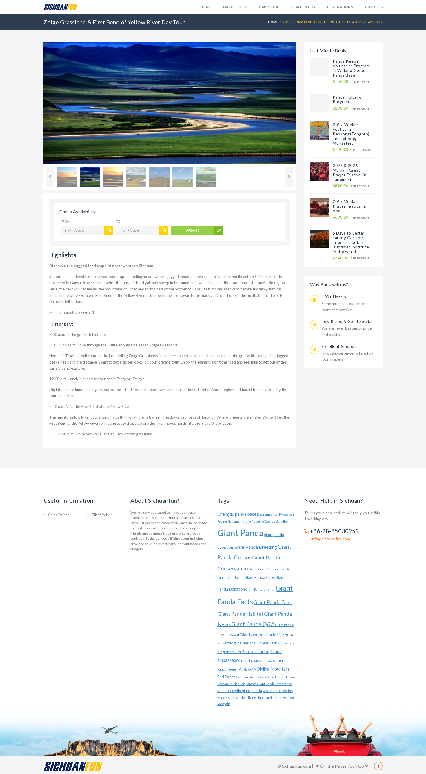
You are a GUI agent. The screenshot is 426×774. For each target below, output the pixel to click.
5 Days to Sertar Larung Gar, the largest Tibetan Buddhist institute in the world (351, 242)
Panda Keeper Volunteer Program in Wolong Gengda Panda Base (351, 68)
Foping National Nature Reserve (240, 521)
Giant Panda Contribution (267, 569)
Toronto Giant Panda (260, 684)
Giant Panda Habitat (240, 614)
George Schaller (276, 521)
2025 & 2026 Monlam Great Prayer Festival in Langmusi (349, 172)
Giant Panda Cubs (259, 577)
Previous (35, 103)
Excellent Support (339, 346)
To (118, 221)
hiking (282, 635)
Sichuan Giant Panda (251, 677)
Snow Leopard (277, 677)
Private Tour (235, 7)
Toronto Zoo (283, 684)
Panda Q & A (247, 669)
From (66, 221)
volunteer (225, 690)
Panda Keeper (227, 669)
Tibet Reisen (102, 515)
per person (351, 81)
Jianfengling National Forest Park (249, 643)
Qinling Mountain (272, 668)
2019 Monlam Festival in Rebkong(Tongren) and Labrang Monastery (351, 134)
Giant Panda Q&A (253, 624)
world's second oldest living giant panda (245, 697)
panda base (251, 660)
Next (304, 103)
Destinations (340, 7)
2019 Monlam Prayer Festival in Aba (349, 206)
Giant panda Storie (257, 634)
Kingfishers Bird (229, 652)
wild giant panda (248, 690)
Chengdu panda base (236, 514)
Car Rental (269, 7)
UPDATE (193, 230)
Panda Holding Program (347, 99)
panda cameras (274, 660)
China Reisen (59, 515)
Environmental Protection (275, 514)
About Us (373, 7)
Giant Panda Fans (273, 602)
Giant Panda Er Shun (260, 589)
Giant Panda (304, 7)
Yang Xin (223, 704)
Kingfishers (286, 643)
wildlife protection (278, 690)
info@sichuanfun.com (330, 538)
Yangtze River (284, 697)
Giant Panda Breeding (255, 547)
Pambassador (255, 651)
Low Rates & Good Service (348, 321)
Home (206, 7)
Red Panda (226, 677)
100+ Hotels (334, 296)
